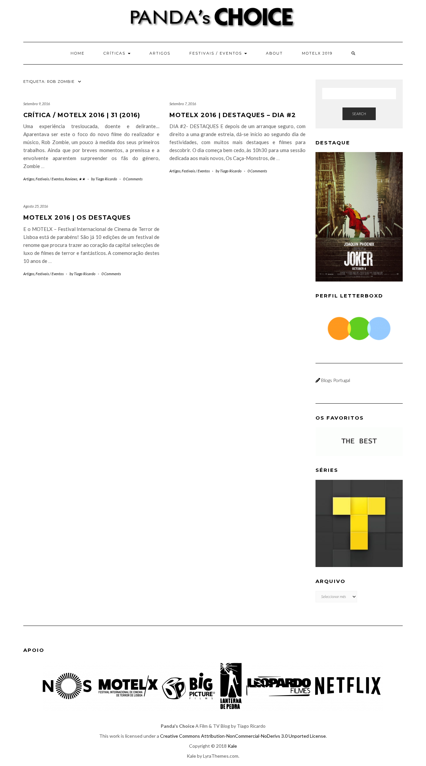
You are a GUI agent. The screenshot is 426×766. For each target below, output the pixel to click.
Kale (232, 746)
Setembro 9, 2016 (36, 103)
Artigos (159, 53)
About (274, 53)
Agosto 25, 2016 (35, 206)
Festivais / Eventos (216, 53)
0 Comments (132, 179)
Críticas (115, 53)
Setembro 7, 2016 (182, 103)
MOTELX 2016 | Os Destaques (77, 217)
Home (78, 53)
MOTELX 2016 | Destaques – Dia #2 (232, 115)
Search (359, 113)
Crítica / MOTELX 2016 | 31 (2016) (81, 115)
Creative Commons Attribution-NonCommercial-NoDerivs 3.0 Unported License (243, 736)
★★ (82, 179)
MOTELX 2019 (317, 53)
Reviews (71, 179)
